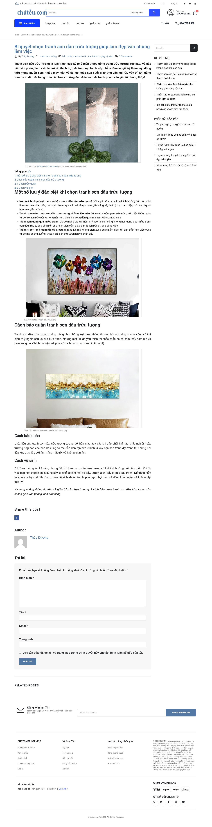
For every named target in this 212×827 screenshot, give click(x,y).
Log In (174, 3)
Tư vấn (165, 23)
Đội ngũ (66, 747)
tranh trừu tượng (96, 56)
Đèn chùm (51, 789)
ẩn (29, 171)
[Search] (154, 12)
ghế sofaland (113, 23)
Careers (66, 769)
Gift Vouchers (114, 763)
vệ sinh (109, 56)
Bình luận (26, 577)
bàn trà (80, 23)
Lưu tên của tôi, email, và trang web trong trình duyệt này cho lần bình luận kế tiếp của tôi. (83, 652)
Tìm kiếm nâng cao (26, 763)
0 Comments (125, 56)
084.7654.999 (186, 23)
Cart (163, 3)
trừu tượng (53, 166)
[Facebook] (185, 3)
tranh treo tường (48, 56)
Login (20, 769)
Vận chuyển (23, 753)
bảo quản (67, 56)
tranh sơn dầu (80, 56)
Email (23, 625)
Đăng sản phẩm (70, 763)
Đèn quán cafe (38, 789)
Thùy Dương (28, 56)
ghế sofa (95, 23)
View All (62, 789)
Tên (22, 612)
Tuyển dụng (68, 753)
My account (149, 3)
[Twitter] (190, 3)
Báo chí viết (68, 758)
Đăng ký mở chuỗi (115, 753)
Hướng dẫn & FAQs (26, 747)
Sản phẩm (50, 23)
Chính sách (22, 758)
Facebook (16, 517)
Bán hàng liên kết (115, 747)
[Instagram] (195, 3)
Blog (17, 35)
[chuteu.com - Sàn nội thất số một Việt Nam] (32, 13)
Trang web (26, 639)
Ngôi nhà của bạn (115, 758)
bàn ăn (65, 23)
